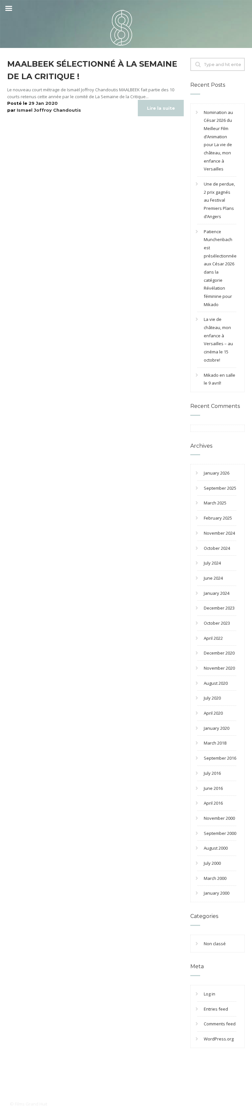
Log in (209, 994)
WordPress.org (219, 1039)
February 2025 (218, 518)
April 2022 (213, 638)
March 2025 (215, 503)
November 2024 (219, 533)
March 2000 (215, 878)
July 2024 (212, 563)
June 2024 (213, 578)
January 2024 (216, 593)
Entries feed (216, 1009)
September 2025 (220, 488)
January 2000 (216, 893)
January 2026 (216, 473)
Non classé (215, 944)
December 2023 (219, 608)
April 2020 (213, 713)
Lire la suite (161, 108)
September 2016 (220, 758)
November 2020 (219, 668)
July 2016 (212, 773)
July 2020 (212, 698)
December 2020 (219, 653)
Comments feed (220, 1024)
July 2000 (212, 863)
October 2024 (217, 548)
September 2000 (220, 833)
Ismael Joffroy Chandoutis (49, 110)
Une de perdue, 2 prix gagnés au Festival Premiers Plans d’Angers (219, 200)
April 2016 (213, 803)
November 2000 (219, 818)
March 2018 (215, 743)
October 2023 (217, 623)
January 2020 (216, 728)
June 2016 (213, 788)
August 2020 (216, 683)
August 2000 (216, 848)
